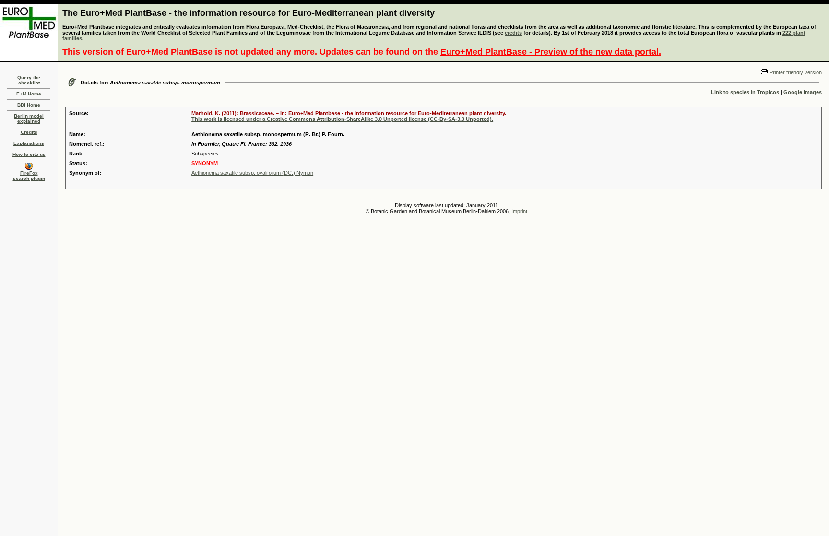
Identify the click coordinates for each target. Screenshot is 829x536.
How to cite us (29, 154)
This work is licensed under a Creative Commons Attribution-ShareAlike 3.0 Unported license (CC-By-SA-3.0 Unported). (342, 119)
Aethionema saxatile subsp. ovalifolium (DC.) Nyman (252, 173)
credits (513, 33)
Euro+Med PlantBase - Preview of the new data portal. (550, 52)
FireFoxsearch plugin (29, 175)
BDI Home (28, 104)
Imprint (519, 211)
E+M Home (28, 93)
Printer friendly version (795, 72)
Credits (29, 132)
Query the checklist (28, 80)
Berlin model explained (29, 118)
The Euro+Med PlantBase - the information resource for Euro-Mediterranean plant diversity (248, 13)
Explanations (28, 143)
